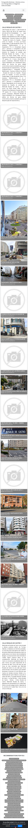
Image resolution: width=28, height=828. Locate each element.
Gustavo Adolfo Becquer (20, 19)
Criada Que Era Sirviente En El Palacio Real (14, 810)
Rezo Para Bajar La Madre (14, 774)
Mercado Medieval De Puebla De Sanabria (14, 795)
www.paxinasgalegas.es (10, 263)
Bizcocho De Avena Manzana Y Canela (14, 782)
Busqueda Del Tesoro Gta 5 (14, 805)
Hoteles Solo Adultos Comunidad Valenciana (14, 817)
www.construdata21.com (10, 284)
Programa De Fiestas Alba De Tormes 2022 (14, 807)
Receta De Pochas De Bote (14, 781)
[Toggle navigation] (23, 10)
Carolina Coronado (9, 14)
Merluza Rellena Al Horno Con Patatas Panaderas (14, 779)
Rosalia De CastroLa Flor (9, 21)
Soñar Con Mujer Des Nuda (14, 789)
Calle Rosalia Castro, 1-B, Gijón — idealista (12, 423)
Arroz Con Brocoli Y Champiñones (14, 777)
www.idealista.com (9, 134)
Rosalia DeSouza (18, 16)
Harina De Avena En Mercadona (14, 788)
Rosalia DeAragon (19, 14)
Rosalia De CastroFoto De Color (14, 18)
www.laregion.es (8, 618)
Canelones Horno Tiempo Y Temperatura (14, 800)
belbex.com (7, 514)
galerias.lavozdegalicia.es (10, 638)
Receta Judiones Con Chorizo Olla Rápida (14, 769)
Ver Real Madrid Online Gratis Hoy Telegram (14, 814)
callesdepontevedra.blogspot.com (12, 459)
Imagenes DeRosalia (20, 21)
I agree (20, 826)
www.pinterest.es (8, 437)
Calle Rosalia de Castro (7, 709)
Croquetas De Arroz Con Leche (14, 775)
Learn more (13, 826)
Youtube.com (7, 710)
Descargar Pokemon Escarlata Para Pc (14, 765)
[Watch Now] (14, 700)
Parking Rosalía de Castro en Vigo (10, 262)
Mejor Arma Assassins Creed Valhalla (14, 772)
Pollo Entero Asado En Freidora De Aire (14, 815)
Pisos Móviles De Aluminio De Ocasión (14, 767)
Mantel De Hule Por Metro (14, 812)
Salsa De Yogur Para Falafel (14, 803)
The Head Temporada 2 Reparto (14, 808)
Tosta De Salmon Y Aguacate (14, 784)
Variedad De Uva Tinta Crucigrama (14, 762)
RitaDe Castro (14, 23)
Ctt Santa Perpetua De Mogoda (14, 786)
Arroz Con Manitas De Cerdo (14, 793)
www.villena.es (8, 560)
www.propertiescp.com (10, 238)
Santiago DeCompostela (8, 19)
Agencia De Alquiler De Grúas (14, 798)
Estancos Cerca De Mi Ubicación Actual (14, 763)
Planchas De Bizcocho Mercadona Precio (14, 801)
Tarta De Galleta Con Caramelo (14, 791)
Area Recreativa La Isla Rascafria (14, 770)
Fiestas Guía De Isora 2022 (14, 796)
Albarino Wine (10, 16)
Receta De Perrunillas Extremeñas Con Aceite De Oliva (14, 760)
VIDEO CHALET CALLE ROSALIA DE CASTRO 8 (13, 749)
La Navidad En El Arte (14, 758)
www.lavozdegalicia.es (9, 316)
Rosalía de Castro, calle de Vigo (9, 729)
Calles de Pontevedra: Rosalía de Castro (11, 458)
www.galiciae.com (8, 392)
